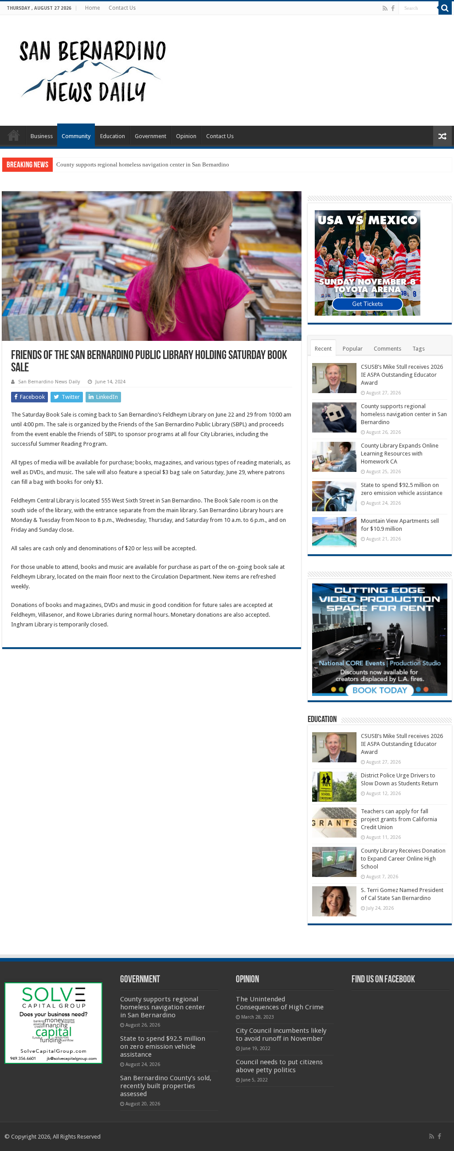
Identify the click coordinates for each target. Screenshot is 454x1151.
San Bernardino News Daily (49, 382)
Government (150, 136)
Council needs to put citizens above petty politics (279, 1066)
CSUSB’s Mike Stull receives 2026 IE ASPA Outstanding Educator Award (402, 374)
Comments (387, 348)
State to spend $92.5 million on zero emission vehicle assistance (162, 1046)
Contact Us (122, 8)
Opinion (186, 136)
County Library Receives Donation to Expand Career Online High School (403, 858)
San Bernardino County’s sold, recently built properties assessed (165, 1086)
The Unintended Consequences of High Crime (280, 1003)
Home (92, 8)
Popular (353, 348)
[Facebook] (392, 8)
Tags (418, 348)
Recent (323, 348)
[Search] (445, 8)
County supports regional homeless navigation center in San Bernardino (142, 164)
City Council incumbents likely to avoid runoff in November (281, 1035)
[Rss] (385, 8)
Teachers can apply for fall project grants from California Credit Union (399, 819)
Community (76, 136)
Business (42, 136)
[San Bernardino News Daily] (91, 68)
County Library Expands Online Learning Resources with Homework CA (399, 453)
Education (112, 136)
